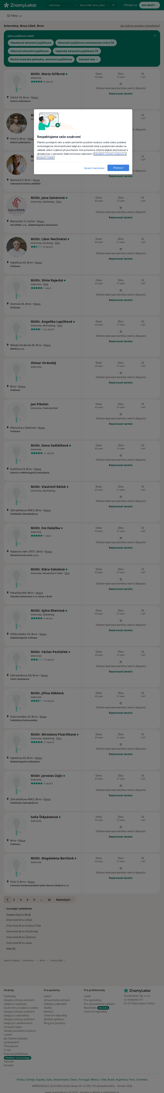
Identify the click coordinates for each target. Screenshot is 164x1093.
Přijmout (118, 167)
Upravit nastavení (94, 168)
